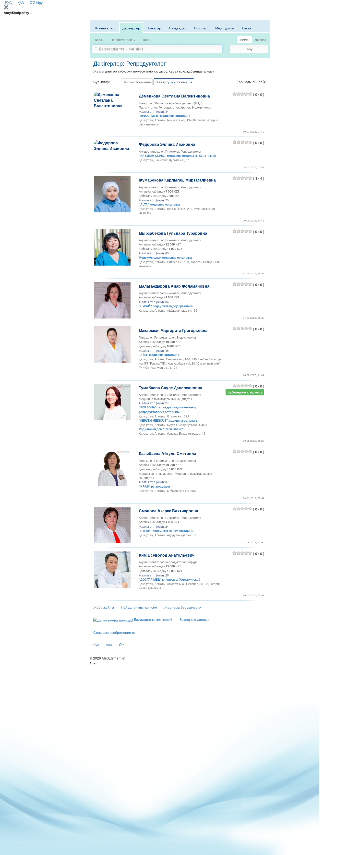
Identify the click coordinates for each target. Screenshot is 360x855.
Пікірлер (200, 27)
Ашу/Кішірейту (16, 12)
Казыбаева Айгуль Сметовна (167, 453)
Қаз (109, 644)
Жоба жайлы (103, 607)
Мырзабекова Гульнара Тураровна (173, 233)
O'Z (32, 2)
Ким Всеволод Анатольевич (166, 555)
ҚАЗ (21, 2)
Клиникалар (104, 27)
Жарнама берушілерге (182, 607)
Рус (96, 644)
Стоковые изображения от (114, 632)
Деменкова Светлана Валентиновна (174, 96)
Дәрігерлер (131, 27)
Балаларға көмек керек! (152, 619)
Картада (260, 39)
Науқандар (177, 27)
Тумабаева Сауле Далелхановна (170, 388)
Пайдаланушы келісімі (139, 607)
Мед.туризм (224, 27)
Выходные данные (194, 619)
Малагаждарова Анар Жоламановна (174, 286)
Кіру (39, 2)
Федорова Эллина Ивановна (167, 144)
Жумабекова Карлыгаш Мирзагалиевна (177, 180)
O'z (121, 644)
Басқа (246, 27)
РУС (8, 2)
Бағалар (154, 27)
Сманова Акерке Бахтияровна (168, 510)
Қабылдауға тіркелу (245, 392)
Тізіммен (244, 39)
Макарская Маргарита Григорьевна (173, 330)
